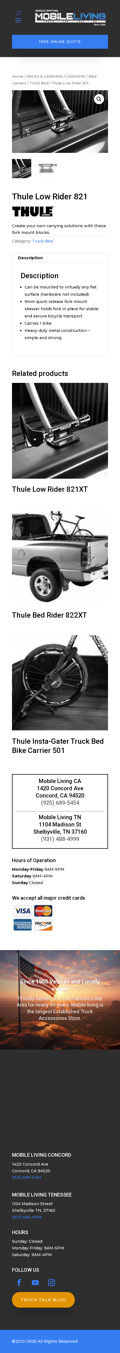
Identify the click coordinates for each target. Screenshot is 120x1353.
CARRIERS (75, 76)
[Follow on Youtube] (35, 1283)
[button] (99, 99)
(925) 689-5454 (60, 802)
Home (17, 76)
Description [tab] (30, 257)
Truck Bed (39, 83)
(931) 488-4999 (60, 839)
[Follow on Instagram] (51, 1283)
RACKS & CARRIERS (45, 76)
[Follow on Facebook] (19, 1283)
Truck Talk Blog (43, 1299)
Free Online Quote (60, 42)
